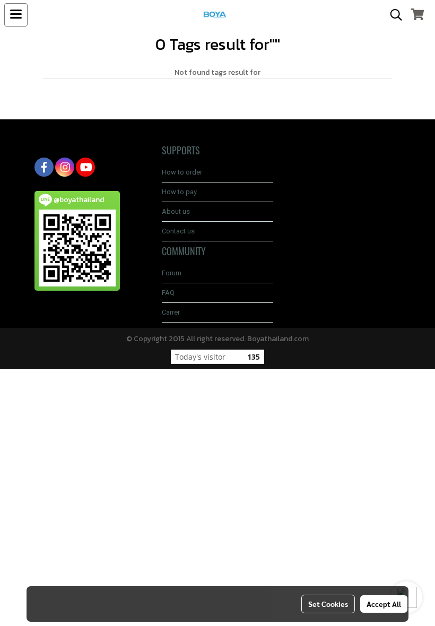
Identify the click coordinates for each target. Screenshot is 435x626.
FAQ (168, 293)
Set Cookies (328, 603)
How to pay (179, 192)
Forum (171, 273)
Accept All (384, 603)
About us (176, 211)
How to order (182, 172)
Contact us (178, 231)
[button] (392, 15)
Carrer (171, 312)
